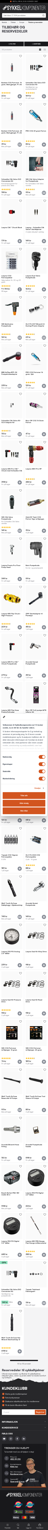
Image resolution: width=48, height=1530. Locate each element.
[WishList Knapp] (20, 56)
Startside (4, 22)
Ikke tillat (24, 811)
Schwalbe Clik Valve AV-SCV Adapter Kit (11, 421)
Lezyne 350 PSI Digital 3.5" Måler (10, 1242)
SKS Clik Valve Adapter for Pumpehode (35, 180)
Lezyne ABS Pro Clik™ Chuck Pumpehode (10, 663)
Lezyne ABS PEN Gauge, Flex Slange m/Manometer (36, 1242)
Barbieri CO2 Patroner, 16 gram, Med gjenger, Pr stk (11, 83)
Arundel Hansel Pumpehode (32, 663)
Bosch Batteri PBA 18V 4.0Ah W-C (10, 1194)
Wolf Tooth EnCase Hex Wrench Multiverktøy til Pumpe (10, 1339)
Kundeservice (16, 1474)
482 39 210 (15, 1459)
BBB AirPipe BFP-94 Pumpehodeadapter (9, 373)
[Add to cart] (19, 96)
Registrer (40, 1412)
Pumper (21, 22)
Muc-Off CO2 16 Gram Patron (35, 421)
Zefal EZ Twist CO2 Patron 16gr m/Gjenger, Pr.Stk (35, 518)
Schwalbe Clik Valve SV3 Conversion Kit (35, 83)
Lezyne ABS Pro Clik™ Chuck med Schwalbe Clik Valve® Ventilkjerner (11, 470)
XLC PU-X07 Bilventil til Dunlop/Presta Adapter (35, 325)
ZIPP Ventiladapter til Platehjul (34, 614)
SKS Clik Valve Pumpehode (7, 518)
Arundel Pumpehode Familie (34, 1145)
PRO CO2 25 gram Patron (36, 131)
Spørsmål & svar (17, 1481)
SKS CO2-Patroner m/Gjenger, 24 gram (34, 1049)
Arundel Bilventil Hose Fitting (10, 1145)
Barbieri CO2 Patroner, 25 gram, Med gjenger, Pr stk (11, 132)
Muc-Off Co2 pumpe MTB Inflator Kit (36, 711)
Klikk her (14, 1466)
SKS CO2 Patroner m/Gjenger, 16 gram (9, 1049)
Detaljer (37, 788)
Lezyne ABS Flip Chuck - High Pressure (11, 614)
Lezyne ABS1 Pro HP (34, 469)
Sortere (37, 44)
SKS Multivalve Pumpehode (7, 325)
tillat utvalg (24, 803)
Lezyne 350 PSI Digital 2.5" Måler (34, 1194)
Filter (12, 44)
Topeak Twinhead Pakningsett (33, 1290)
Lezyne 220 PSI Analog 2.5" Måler (10, 952)
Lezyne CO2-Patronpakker (6, 277)
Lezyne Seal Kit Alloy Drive (36, 951)
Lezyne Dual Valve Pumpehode (33, 277)
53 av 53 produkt (24, 1364)
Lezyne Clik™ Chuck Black (11, 227)
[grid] (24, 704)
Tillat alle (24, 795)
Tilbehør (13, 22)
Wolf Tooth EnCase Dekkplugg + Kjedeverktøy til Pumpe (11, 904)
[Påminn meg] (19, 144)
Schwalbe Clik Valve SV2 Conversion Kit (11, 180)
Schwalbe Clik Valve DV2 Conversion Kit (11, 1290)
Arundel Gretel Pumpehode (32, 904)
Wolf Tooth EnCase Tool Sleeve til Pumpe (35, 1097)
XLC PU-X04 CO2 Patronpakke (33, 856)
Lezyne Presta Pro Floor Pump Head (11, 566)
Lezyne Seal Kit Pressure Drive (11, 1001)
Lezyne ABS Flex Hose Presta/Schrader (10, 711)
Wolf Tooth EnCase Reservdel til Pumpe (9, 1097)
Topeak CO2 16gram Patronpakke (9, 856)
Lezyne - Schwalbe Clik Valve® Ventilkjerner (35, 228)
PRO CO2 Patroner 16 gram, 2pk (34, 373)
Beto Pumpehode (32, 565)
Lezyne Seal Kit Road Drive (34, 1001)
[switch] (42, 764)
